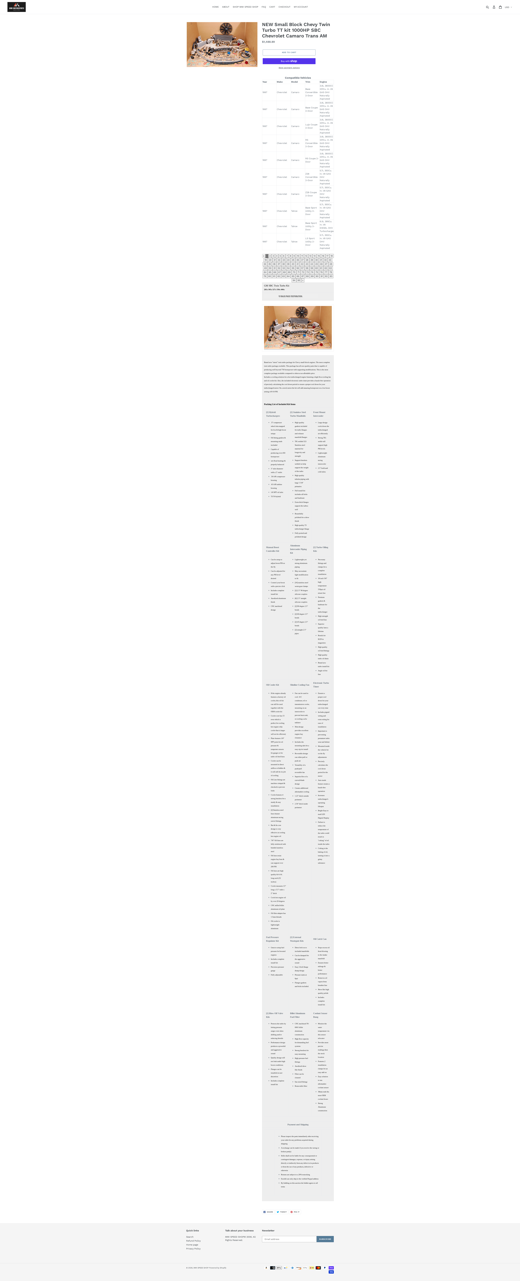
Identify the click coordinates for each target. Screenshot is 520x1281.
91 (322, 276)
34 (265, 264)
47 (326, 264)
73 (307, 272)
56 (297, 268)
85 (293, 276)
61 (321, 268)
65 (270, 272)
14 (314, 256)
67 (279, 272)
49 (265, 268)
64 (265, 272)
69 (289, 272)
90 (317, 276)
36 (274, 264)
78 (330, 272)
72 (303, 272)
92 (326, 276)
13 (310, 256)
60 (316, 268)
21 (275, 260)
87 (302, 276)
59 (312, 268)
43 (307, 264)
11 (302, 256)
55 (293, 268)
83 (283, 276)
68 (284, 272)
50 (270, 268)
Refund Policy (193, 1240)
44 (311, 264)
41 (298, 264)
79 (265, 276)
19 (266, 260)
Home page (192, 1244)
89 (312, 276)
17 (327, 256)
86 (298, 276)
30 (316, 260)
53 (283, 268)
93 (331, 276)
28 (307, 260)
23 (283, 260)
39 (288, 264)
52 (279, 268)
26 (297, 260)
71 (299, 272)
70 (294, 272)
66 (274, 272)
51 (275, 268)
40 (293, 264)
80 (269, 276)
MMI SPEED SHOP (201, 1268)
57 (302, 268)
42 (302, 264)
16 (323, 256)
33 (330, 260)
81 (274, 276)
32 (325, 260)
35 (269, 264)
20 (270, 260)
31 (321, 260)
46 (321, 264)
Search (190, 1237)
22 (279, 260)
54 (288, 268)
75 (317, 272)
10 (298, 256)
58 (307, 268)
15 (319, 256)
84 (288, 276)
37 (279, 264)
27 (302, 260)
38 (283, 264)
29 (312, 260)
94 (294, 280)
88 (307, 276)
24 (288, 260)
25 (293, 260)
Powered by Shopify (217, 1268)
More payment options (289, 68)
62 (325, 268)
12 (306, 256)
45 (316, 264)
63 (330, 268)
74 (312, 272)
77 (326, 272)
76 (321, 272)
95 (299, 280)
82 (278, 276)
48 (330, 264)
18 (332, 256)
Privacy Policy (193, 1248)
